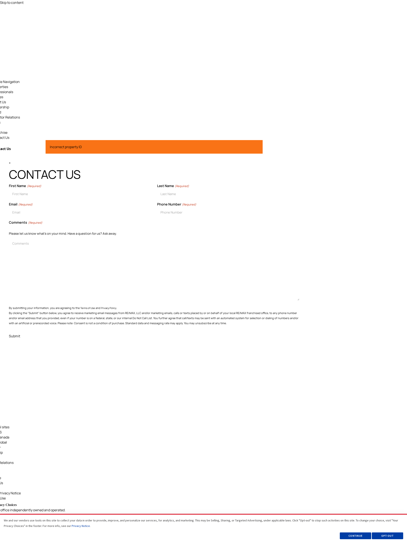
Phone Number (176, 204)
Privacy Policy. (109, 308)
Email (20, 204)
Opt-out (387, 535)
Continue (355, 535)
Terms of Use (87, 308)
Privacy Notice (81, 526)
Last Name (173, 185)
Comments (25, 222)
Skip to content (12, 2)
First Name (25, 185)
